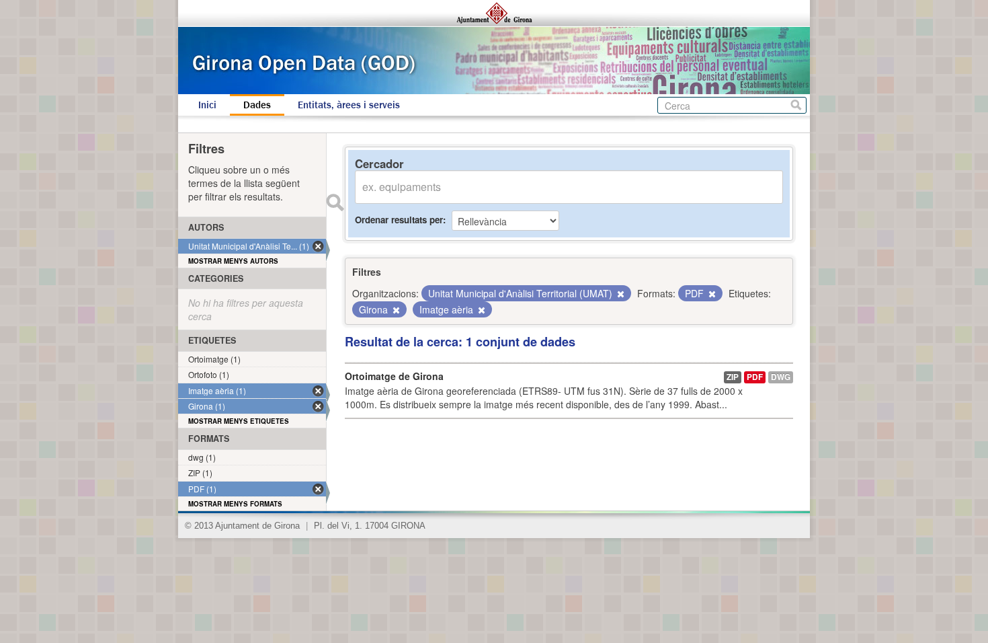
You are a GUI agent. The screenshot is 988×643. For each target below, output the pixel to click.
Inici (207, 105)
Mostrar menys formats (235, 503)
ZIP (733, 377)
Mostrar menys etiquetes (238, 421)
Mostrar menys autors (233, 261)
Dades (257, 105)
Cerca (796, 105)
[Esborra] (619, 294)
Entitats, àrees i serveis (349, 105)
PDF (755, 377)
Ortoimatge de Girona (394, 376)
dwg (780, 377)
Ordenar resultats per (399, 219)
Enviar (335, 202)
